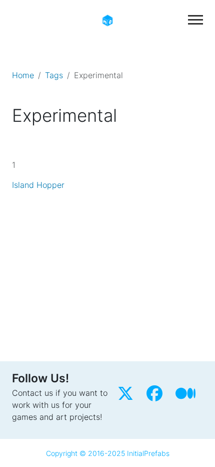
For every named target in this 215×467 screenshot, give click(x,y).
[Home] (107, 19)
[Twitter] (128, 396)
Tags (54, 75)
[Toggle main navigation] (195, 20)
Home (23, 75)
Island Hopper (38, 185)
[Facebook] (157, 396)
